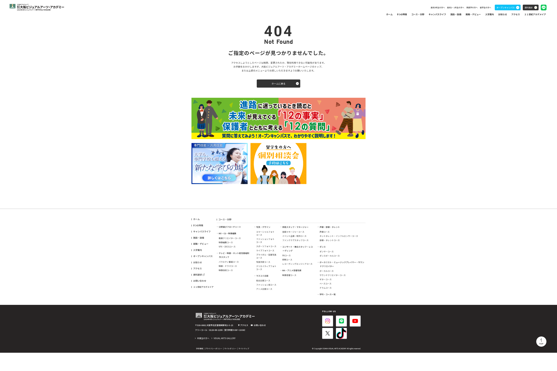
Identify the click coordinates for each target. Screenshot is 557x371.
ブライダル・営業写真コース (266, 256)
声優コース (325, 231)
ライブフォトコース (265, 250)
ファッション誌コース (266, 284)
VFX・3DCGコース (227, 246)
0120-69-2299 (216, 330)
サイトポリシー (230, 348)
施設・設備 (455, 14)
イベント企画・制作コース (294, 236)
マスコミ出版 (262, 275)
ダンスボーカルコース (330, 255)
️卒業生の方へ (203, 338)
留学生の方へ (485, 7)
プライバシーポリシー (213, 348)
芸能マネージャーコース (293, 231)
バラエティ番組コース (229, 261)
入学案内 (197, 249)
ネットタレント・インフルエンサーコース (339, 236)
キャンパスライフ (202, 231)
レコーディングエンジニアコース (297, 263)
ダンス (323, 246)
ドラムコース (326, 287)
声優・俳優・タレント (330, 227)
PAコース (286, 255)
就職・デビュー (200, 243)
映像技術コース (226, 270)
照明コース (287, 259)
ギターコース (326, 279)
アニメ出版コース (264, 288)
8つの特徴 (198, 225)
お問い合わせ (199, 280)
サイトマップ (244, 348)
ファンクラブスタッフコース (295, 240)
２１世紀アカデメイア (203, 286)
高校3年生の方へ (438, 7)
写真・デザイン (263, 227)
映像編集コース (226, 242)
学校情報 (199, 348)
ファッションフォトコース (265, 241)
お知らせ (502, 14)
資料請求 (197, 274)
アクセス (515, 14)
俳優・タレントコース (330, 240)
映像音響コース (289, 275)
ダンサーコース (327, 251)
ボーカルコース (327, 270)
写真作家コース (263, 261)
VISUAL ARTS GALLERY (224, 338)
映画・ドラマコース (228, 266)
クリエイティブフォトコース (266, 268)
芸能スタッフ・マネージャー (295, 227)
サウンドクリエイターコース (333, 275)
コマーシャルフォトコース (265, 233)
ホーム (389, 14)
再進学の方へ (472, 7)
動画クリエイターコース (230, 238)
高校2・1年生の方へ (455, 7)
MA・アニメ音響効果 (291, 270)
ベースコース (325, 283)
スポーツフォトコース (266, 246)
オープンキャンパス (203, 256)
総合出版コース (263, 280)
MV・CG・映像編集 (227, 233)
